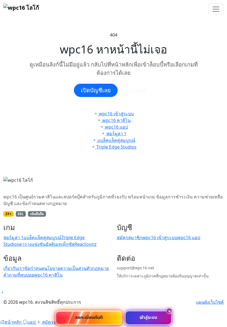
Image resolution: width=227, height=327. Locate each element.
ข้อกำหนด (34, 268)
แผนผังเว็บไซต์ (210, 302)
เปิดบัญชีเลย (96, 90)
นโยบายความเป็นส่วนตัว (68, 268)
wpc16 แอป (188, 237)
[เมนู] (216, 9)
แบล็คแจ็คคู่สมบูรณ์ (42, 237)
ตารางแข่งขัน (32, 244)
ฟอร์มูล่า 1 (13, 237)
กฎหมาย (100, 268)
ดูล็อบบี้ (137, 90)
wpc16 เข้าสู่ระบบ (159, 237)
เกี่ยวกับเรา (13, 268)
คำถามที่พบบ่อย (18, 275)
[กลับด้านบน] (2, 292)
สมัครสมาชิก (129, 237)
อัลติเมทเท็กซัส (60, 244)
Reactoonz (85, 244)
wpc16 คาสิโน (48, 275)
